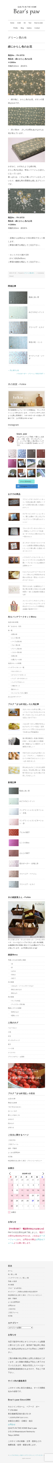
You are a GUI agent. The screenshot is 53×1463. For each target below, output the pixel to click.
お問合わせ (11, 1305)
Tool (29, 23)
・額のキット (14, 689)
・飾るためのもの (16, 989)
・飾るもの (13, 993)
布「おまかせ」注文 (14, 626)
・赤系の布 (13, 634)
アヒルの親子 (24, 832)
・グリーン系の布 (16, 649)
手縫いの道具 (12, 1281)
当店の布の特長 (13, 622)
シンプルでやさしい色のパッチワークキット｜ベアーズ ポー (26, 1455)
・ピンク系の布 (15, 638)
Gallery (29, 28)
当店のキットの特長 (14, 663)
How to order (38, 23)
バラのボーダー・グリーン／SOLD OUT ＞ (30, 374)
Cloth (19, 23)
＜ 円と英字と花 (13, 370)
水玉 (9, 1036)
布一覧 (10, 630)
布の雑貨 (11, 997)
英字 (9, 1044)
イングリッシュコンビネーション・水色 (31, 811)
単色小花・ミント (36, 342)
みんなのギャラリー (14, 697)
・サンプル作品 (15, 1001)
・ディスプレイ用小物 (17, 1004)
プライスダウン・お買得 (16, 1057)
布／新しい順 (12, 1274)
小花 (9, 1032)
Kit (25, 23)
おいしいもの (12, 1111)
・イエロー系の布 (16, 652)
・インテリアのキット (17, 682)
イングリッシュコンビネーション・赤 (31, 821)
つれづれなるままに (14, 1107)
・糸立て (13, 978)
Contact (37, 28)
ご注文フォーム (13, 1144)
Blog (22, 28)
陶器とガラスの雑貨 (14, 1008)
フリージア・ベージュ (28, 874)
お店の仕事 (11, 1099)
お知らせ (11, 1127)
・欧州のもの (14, 1012)
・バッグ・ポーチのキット (19, 678)
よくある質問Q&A (14, 1152)
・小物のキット (15, 686)
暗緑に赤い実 (34, 297)
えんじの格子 (24, 853)
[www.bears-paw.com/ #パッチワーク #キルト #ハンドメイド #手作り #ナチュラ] (12, 453)
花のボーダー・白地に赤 (28, 863)
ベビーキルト (12, 1028)
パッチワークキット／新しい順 (18, 1278)
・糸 (11, 964)
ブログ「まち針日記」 (15, 1288)
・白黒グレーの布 (16, 659)
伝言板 (10, 1156)
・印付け (13, 975)
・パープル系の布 (16, 641)
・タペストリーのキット (18, 675)
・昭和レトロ (14, 1015)
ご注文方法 (11, 1140)
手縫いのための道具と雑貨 (17, 960)
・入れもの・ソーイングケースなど (22, 986)
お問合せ (11, 1424)
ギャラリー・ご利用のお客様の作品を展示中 (23, 1292)
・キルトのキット (16, 671)
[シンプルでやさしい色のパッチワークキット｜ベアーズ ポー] (26, 8)
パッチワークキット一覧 (16, 667)
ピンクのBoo (24, 843)
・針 (11, 967)
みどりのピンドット (36, 312)
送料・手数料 (12, 1148)
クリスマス (11, 1052)
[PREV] (10, 1173)
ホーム (10, 1271)
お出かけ (11, 1119)
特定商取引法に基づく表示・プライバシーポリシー (25, 1161)
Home (12, 23)
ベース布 (11, 1048)
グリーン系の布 (17, 37)
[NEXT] (42, 1173)
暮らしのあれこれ (14, 1115)
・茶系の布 (13, 656)
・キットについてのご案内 (19, 693)
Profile (15, 28)
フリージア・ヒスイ (36, 327)
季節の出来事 (12, 1103)
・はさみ (13, 971)
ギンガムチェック (14, 1040)
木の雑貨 (11, 982)
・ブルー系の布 (15, 645)
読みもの (11, 1123)
